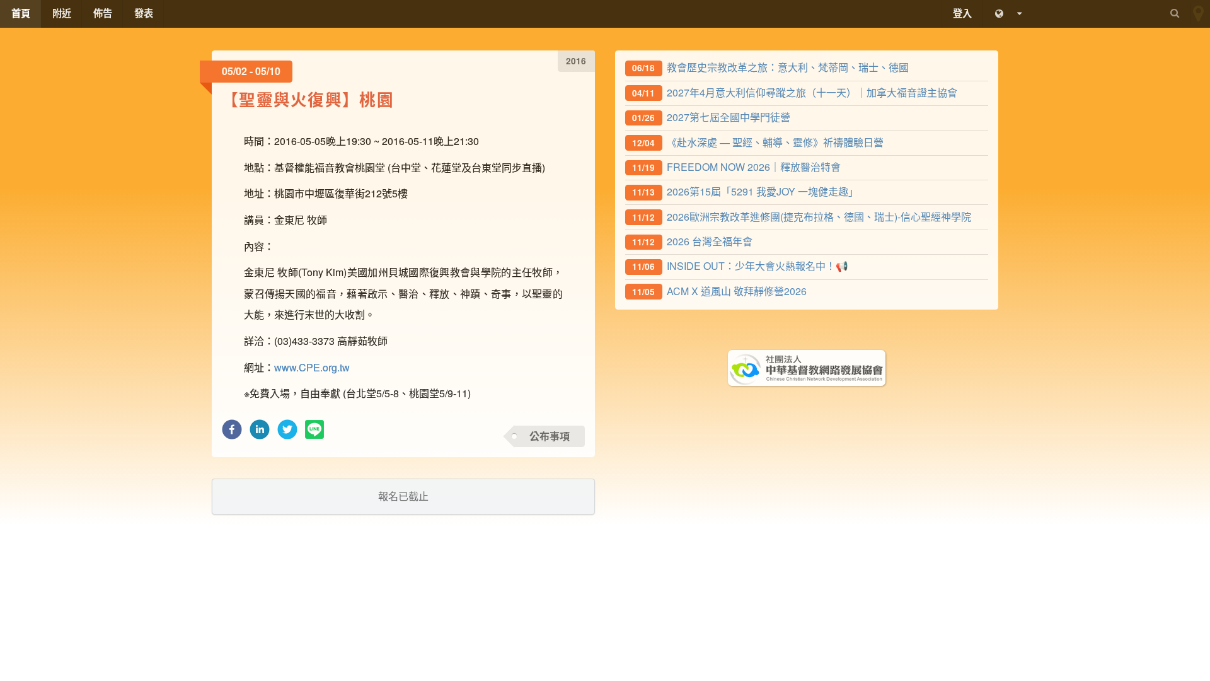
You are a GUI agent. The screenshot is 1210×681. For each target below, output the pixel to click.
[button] (232, 432)
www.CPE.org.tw (312, 367)
